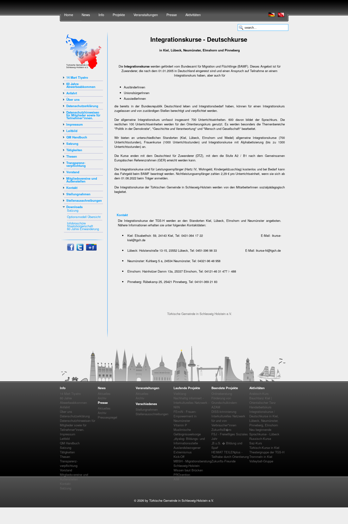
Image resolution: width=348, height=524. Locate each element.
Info (101, 14)
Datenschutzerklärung (82, 106)
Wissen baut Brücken (188, 470)
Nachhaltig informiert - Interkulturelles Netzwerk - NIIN (191, 402)
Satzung (72, 143)
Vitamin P (180, 425)
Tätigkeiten (74, 150)
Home (68, 14)
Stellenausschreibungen (84, 200)
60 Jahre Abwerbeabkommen (80, 85)
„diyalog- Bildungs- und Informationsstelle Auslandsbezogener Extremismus (189, 445)
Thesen (71, 156)
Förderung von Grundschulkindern (224, 400)
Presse (171, 14)
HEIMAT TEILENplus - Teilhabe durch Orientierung (230, 454)
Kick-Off (179, 456)
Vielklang (180, 393)
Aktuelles (104, 393)
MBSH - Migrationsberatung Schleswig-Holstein (192, 463)
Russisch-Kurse (260, 438)
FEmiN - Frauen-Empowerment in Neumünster (185, 416)
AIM (176, 479)
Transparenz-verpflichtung (76, 164)
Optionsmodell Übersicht (84, 216)
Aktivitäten (193, 14)
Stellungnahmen (78, 194)
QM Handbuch (76, 137)
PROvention (182, 474)
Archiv (102, 398)
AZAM (215, 407)
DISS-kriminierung (223, 411)
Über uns (73, 99)
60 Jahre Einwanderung (83, 229)
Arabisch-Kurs (259, 393)
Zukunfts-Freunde (223, 461)
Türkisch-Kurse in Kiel (264, 447)
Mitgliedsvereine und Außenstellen (81, 179)
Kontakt (71, 187)
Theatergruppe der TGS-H (266, 452)
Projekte (119, 14)
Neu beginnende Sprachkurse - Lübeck (264, 431)
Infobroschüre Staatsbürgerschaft (80, 224)
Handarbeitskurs (260, 407)
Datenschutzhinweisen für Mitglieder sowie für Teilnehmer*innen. (83, 115)
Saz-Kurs (255, 443)
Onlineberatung (221, 393)
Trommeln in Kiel (260, 456)
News (86, 14)
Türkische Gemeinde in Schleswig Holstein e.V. (199, 313)
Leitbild (71, 130)
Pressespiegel (107, 417)
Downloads (74, 207)
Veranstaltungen (146, 14)
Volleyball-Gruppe (261, 461)
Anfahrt (71, 93)
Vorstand (72, 172)
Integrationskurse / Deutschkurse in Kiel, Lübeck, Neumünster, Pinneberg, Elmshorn (264, 418)
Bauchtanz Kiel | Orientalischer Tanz (262, 400)
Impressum (74, 124)
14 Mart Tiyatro (77, 77)
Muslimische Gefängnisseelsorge (187, 431)
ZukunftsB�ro (221, 429)
